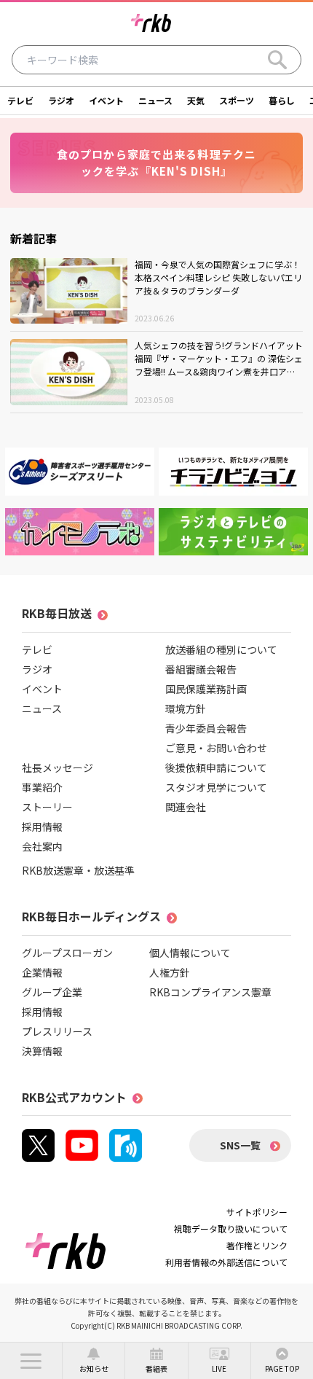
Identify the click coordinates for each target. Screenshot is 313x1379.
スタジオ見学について (216, 787)
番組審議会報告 (201, 669)
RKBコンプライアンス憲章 (210, 992)
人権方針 (169, 972)
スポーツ (236, 100)
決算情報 (42, 1051)
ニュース (155, 100)
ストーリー (47, 807)
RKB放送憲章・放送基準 (78, 870)
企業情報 (42, 972)
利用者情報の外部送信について (226, 1262)
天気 (196, 100)
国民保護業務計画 (206, 688)
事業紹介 (42, 787)
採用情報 (42, 826)
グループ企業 (52, 992)
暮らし (282, 100)
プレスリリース (57, 1031)
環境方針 (185, 708)
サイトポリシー (257, 1212)
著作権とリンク (257, 1245)
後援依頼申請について (216, 767)
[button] (31, 1361)
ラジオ (61, 100)
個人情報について (190, 952)
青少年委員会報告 (206, 728)
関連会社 (185, 807)
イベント (106, 100)
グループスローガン (67, 952)
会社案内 (42, 846)
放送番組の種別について (221, 649)
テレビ (20, 100)
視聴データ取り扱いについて (231, 1228)
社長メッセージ (57, 767)
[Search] (277, 59)
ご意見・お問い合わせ (216, 748)
